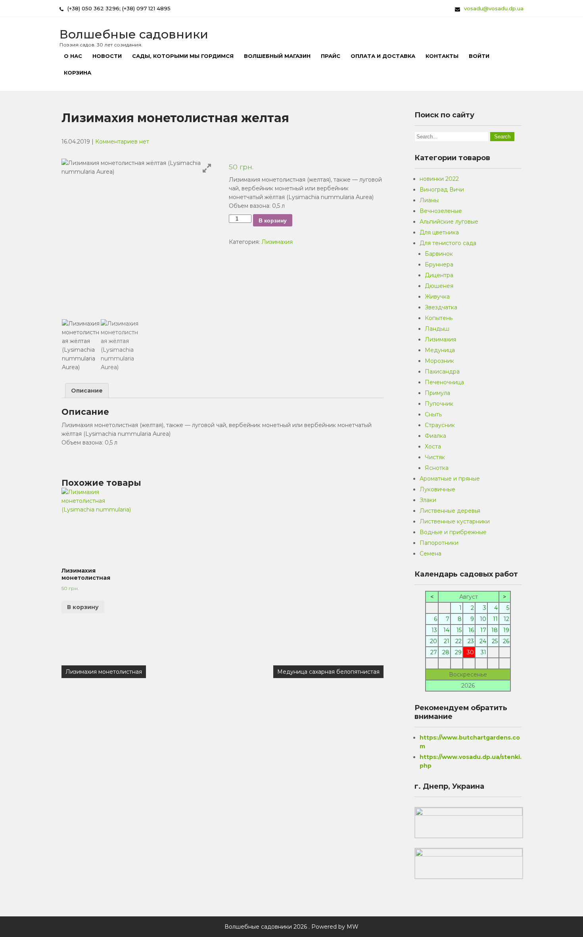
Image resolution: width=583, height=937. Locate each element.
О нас (73, 56)
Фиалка (435, 435)
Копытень (439, 318)
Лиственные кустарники (455, 521)
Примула (437, 393)
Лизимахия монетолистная (103, 671)
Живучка (437, 296)
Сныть (433, 414)
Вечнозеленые (441, 211)
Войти (479, 56)
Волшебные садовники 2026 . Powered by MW (291, 926)
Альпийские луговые (449, 221)
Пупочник (439, 403)
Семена (430, 553)
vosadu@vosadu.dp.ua (494, 8)
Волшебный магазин (277, 56)
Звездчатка (441, 307)
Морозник (439, 360)
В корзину (273, 220)
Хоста (433, 446)
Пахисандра (442, 371)
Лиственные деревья (450, 510)
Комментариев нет (122, 141)
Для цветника (439, 232)
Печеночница (444, 382)
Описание (87, 390)
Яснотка (437, 467)
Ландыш (437, 328)
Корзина (77, 72)
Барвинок (439, 253)
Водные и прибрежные (453, 532)
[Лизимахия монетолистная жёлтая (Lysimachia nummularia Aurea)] (80, 345)
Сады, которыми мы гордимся (183, 56)
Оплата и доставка (383, 56)
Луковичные (437, 489)
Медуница (440, 350)
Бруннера (439, 264)
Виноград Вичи (442, 189)
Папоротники (439, 542)
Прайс (330, 56)
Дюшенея (439, 285)
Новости (107, 56)
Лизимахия (277, 241)
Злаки (428, 500)
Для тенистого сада (448, 243)
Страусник (440, 425)
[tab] (87, 390)
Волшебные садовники (133, 34)
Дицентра (439, 275)
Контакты (442, 56)
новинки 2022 (439, 178)
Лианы (429, 200)
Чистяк (435, 457)
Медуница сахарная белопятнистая (328, 671)
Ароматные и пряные (450, 478)
